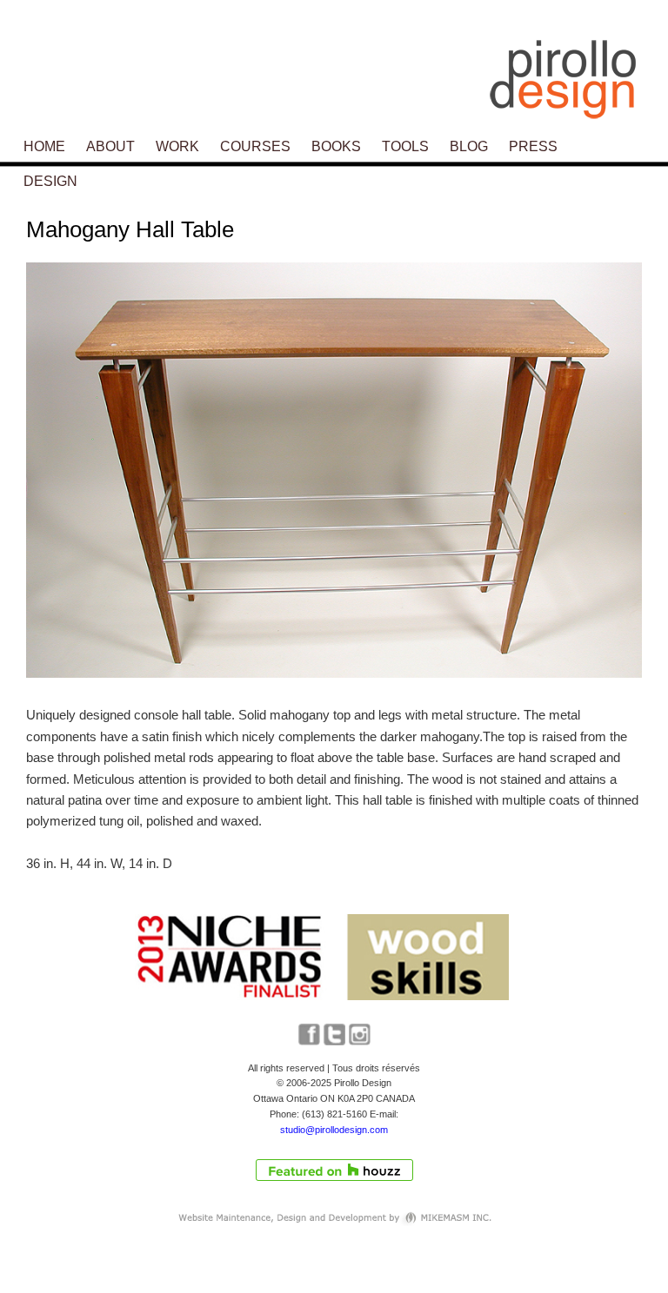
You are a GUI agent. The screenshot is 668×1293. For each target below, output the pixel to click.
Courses (255, 146)
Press (533, 146)
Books (336, 146)
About (110, 146)
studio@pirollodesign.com (334, 1129)
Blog (469, 146)
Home (44, 146)
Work (177, 146)
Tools (405, 146)
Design (50, 181)
